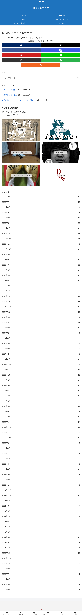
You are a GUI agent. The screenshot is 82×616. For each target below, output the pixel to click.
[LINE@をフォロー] (60, 55)
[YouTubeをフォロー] (21, 55)
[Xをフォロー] (60, 45)
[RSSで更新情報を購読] (41, 65)
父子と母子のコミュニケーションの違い (18, 100)
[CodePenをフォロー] (21, 60)
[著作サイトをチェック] (21, 45)
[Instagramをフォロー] (60, 50)
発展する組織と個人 (10, 90)
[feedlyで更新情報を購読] (60, 60)
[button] (78, 78)
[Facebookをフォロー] (21, 50)
